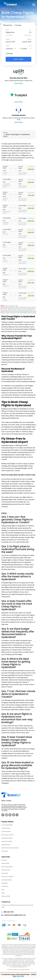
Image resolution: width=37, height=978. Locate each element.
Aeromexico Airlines (7, 835)
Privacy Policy (5, 870)
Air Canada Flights (7, 825)
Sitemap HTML (5, 896)
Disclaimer (4, 873)
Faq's (3, 893)
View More (4, 851)
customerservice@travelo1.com (15, 915)
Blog (2, 890)
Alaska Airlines (5, 845)
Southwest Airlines (7, 838)
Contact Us (4, 886)
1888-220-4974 (9, 912)
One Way (18, 25)
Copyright (4, 883)
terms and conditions (22, 312)
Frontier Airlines (6, 831)
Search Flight (18, 59)
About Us (4, 860)
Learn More (18, 83)
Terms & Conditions (7, 876)
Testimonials (5, 863)
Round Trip (8, 25)
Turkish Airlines (5, 828)
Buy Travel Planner (7, 867)
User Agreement (6, 880)
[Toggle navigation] (34, 4)
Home (5, 133)
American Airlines (6, 841)
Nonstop (10, 53)
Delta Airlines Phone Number (10, 848)
